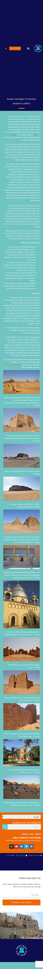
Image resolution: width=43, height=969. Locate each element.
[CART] (5, 48)
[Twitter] (26, 846)
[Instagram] (11, 846)
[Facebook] (31, 846)
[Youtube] (16, 846)
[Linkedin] (21, 846)
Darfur (36, 135)
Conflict (13, 135)
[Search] (5, 827)
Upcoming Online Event (13, 365)
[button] (28, 48)
